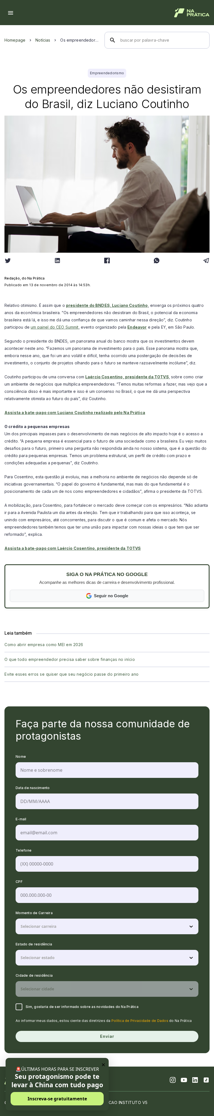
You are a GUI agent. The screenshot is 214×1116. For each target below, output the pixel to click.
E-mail (21, 819)
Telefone (23, 850)
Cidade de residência (34, 975)
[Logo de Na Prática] (192, 12)
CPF (19, 882)
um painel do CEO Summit (54, 327)
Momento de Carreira (34, 913)
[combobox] (21, 926)
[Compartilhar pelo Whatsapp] (156, 260)
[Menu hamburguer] (10, 13)
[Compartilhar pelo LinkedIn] (57, 260)
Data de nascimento (33, 788)
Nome (21, 756)
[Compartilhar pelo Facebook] (107, 260)
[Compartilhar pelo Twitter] (7, 260)
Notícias (42, 40)
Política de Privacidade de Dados (139, 1021)
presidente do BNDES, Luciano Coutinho (107, 305)
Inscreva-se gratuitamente (57, 1099)
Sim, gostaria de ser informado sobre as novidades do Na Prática (82, 1007)
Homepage (14, 40)
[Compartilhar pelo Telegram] (206, 260)
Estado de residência (34, 944)
